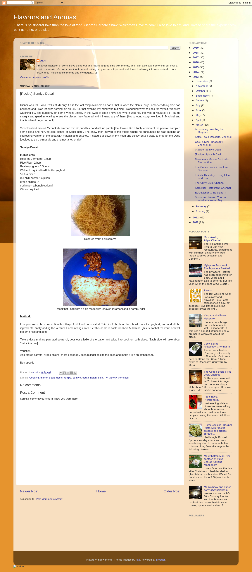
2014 (196, 72)
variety (113, 377)
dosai (59, 377)
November (202, 86)
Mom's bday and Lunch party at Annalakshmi (217, 488)
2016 (196, 62)
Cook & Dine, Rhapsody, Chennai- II (209, 143)
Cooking (34, 377)
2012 (196, 217)
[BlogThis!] (64, 373)
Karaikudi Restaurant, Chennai (213, 187)
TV (106, 377)
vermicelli (123, 377)
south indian (89, 377)
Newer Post (29, 491)
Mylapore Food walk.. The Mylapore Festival (217, 267)
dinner (44, 377)
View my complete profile (34, 77)
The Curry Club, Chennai (209, 182)
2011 (196, 222)
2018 (196, 52)
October (201, 91)
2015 (196, 67)
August (200, 100)
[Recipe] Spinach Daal (208, 154)
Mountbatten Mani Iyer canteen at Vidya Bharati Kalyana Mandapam (217, 460)
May (198, 115)
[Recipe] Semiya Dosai (208, 149)
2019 (196, 47)
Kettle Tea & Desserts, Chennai (213, 137)
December (202, 81)
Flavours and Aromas (44, 17)
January (201, 211)
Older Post (172, 491)
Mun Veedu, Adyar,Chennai (212, 239)
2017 (196, 57)
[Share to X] (68, 373)
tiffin (100, 377)
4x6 (138, 559)
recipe (67, 377)
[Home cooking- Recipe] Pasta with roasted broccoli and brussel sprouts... (218, 429)
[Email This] (61, 373)
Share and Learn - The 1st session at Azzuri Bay (210, 199)
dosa (52, 377)
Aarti (43, 60)
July (198, 105)
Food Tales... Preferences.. (212, 398)
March (200, 125)
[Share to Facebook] (71, 373)
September (202, 95)
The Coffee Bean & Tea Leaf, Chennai (217, 373)
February (201, 206)
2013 (196, 77)
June (199, 110)
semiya (77, 377)
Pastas (208, 290)
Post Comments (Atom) (49, 499)
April (199, 120)
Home (101, 491)
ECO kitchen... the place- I (210, 192)
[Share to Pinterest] (75, 373)
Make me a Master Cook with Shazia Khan (212, 161)
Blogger (160, 559)
